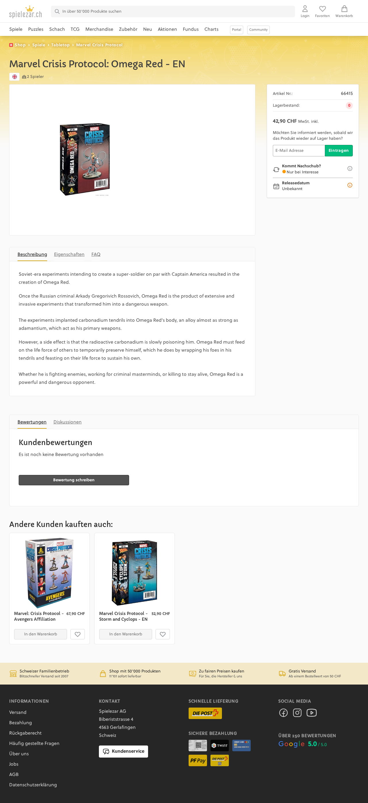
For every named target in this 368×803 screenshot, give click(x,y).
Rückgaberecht (25, 733)
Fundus (191, 29)
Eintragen (339, 151)
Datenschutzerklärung (33, 785)
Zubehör (128, 29)
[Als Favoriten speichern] (77, 634)
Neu (147, 29)
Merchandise (99, 29)
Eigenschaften (69, 254)
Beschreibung (32, 254)
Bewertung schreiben (74, 480)
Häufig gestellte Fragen (34, 743)
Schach (57, 29)
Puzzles (35, 29)
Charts (211, 29)
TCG (75, 29)
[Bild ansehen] (85, 160)
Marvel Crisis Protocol (99, 45)
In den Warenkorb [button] (40, 634)
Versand (17, 712)
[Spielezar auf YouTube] (311, 714)
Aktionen (167, 29)
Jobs (13, 764)
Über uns (19, 754)
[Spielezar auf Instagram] (297, 714)
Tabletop (60, 45)
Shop (20, 45)
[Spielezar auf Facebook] (283, 714)
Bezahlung (20, 723)
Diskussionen (67, 422)
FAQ (95, 254)
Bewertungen (32, 422)
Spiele (15, 29)
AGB (14, 775)
